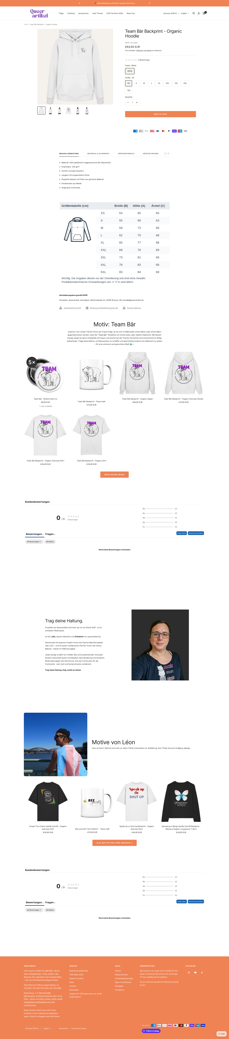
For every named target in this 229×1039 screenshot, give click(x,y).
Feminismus (29, 993)
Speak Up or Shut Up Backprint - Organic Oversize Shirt (137, 827)
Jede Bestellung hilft (72, 308)
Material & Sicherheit (98, 154)
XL (159, 83)
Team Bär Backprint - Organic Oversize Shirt (45, 461)
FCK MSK (57, 988)
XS (128, 83)
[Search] (194, 13)
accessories (83, 13)
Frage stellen (181, 533)
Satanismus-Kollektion (48, 1013)
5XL (129, 90)
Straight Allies (56, 977)
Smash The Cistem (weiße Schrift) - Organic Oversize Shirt (48, 827)
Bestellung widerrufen (78, 971)
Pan (33, 977)
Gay (56, 974)
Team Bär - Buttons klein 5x (45, 399)
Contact (72, 986)
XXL (167, 83)
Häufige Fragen (151, 154)
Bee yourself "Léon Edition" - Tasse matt (92, 829)
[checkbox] (50, 542)
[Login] (199, 13)
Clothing (71, 13)
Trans (44, 974)
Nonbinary (40, 977)
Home (26, 24)
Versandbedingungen (124, 978)
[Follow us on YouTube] (195, 972)
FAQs (71, 982)
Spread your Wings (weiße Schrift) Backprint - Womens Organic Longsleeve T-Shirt (181, 827)
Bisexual (27, 977)
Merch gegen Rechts (47, 985)
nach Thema (97, 13)
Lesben (51, 974)
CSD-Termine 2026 (115, 13)
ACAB (59, 999)
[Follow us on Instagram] (188, 972)
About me (131, 13)
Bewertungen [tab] (34, 534)
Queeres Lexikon (76, 978)
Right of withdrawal (123, 982)
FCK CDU (44, 988)
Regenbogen (36, 974)
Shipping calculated (144, 50)
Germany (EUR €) (170, 13)
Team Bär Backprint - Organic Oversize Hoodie (183, 399)
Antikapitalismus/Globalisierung (37, 1002)
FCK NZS (27, 988)
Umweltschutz (30, 1005)
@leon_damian (184, 748)
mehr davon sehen (114, 475)
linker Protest (45, 999)
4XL (185, 83)
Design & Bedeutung (69, 154)
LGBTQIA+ (49, 971)
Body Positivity (45, 996)
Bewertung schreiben (196, 533)
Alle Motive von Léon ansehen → (115, 843)
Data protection (121, 974)
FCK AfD (35, 988)
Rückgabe (119, 986)
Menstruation (29, 996)
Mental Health (45, 993)
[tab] (50, 534)
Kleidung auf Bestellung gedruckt (104, 308)
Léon (136, 43)
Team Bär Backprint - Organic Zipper (137, 399)
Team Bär (103, 335)
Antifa (54, 999)
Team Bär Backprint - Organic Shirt (91, 461)
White (129, 71)
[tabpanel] (114, 557)
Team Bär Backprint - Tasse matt (91, 401)
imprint (118, 971)
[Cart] (204, 13)
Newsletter (74, 990)
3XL (176, 83)
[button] (160, 508)
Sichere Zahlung (134, 308)
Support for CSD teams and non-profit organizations (85, 995)
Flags (61, 13)
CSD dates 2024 (76, 974)
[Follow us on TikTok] (202, 972)
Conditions (119, 990)
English (184, 13)
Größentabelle (126, 154)
